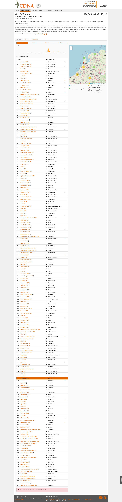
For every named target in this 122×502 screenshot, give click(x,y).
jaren (22, 42)
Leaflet (91, 83)
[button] (95, 54)
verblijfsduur (60, 42)
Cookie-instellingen (88, 499)
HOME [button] (17, 10)
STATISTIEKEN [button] (48, 10)
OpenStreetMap (97, 83)
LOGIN (105, 5)
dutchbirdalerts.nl (89, 5)
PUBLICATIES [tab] (34, 39)
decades (47, 42)
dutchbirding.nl (90, 2)
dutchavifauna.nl (90, 3)
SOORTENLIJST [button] (25, 10)
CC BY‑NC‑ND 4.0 (19, 499)
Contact (64, 499)
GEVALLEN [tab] (19, 39)
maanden (34, 42)
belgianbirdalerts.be (89, 7)
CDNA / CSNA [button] (58, 10)
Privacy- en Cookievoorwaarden (75, 499)
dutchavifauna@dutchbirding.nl (53, 499)
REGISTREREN (103, 7)
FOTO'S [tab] (26, 39)
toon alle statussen (23, 56)
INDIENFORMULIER (37, 10)
